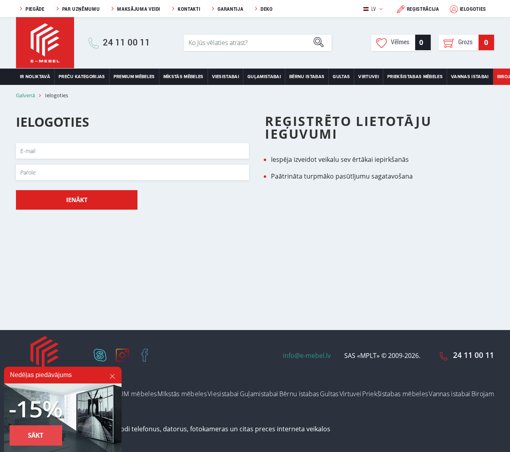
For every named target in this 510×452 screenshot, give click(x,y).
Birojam (482, 394)
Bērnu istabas (306, 76)
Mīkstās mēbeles (183, 76)
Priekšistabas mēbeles (415, 76)
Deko (267, 9)
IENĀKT (77, 200)
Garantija (230, 9)
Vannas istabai (470, 76)
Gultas (341, 76)
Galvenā (25, 95)
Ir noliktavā (35, 76)
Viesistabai (225, 76)
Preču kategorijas (82, 76)
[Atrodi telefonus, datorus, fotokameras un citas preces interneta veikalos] (217, 428)
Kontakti (189, 9)
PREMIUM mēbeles (134, 76)
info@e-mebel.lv (307, 355)
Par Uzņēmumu (81, 9)
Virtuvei (368, 76)
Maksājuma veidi (138, 9)
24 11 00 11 (126, 42)
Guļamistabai (264, 76)
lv (373, 9)
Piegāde (35, 9)
